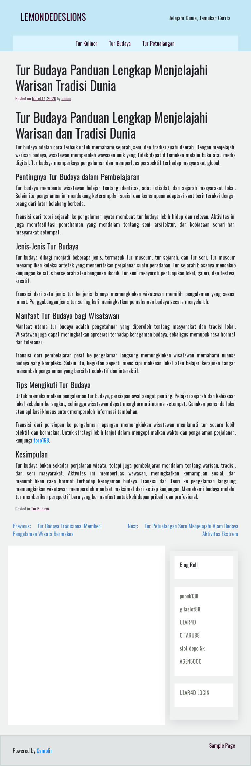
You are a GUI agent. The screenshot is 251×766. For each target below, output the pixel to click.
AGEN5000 (191, 661)
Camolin (45, 751)
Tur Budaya (120, 43)
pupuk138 (189, 596)
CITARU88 (190, 635)
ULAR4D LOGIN (194, 693)
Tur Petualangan (158, 43)
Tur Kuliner (86, 43)
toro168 (41, 440)
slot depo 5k (192, 648)
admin (66, 98)
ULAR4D (188, 622)
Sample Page (222, 745)
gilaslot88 (190, 609)
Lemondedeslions (53, 16)
